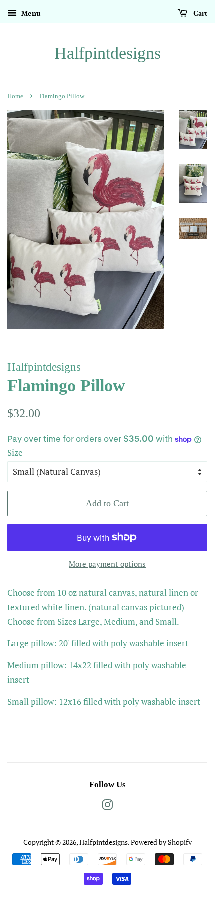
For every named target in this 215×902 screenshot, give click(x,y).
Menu (30, 13)
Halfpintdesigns (107, 53)
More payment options (107, 564)
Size (15, 452)
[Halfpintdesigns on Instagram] (107, 806)
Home (16, 96)
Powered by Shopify (161, 842)
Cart (200, 13)
